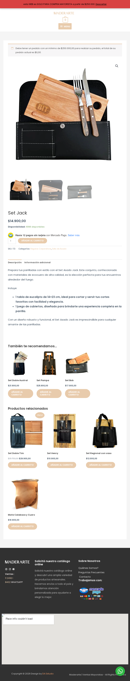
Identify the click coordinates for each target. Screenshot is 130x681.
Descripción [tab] (15, 262)
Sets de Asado (59, 248)
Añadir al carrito (32, 240)
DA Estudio (48, 673)
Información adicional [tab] (37, 262)
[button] (117, 66)
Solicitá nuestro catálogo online (52, 562)
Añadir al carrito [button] (17, 393)
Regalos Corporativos (40, 248)
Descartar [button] (101, 4)
